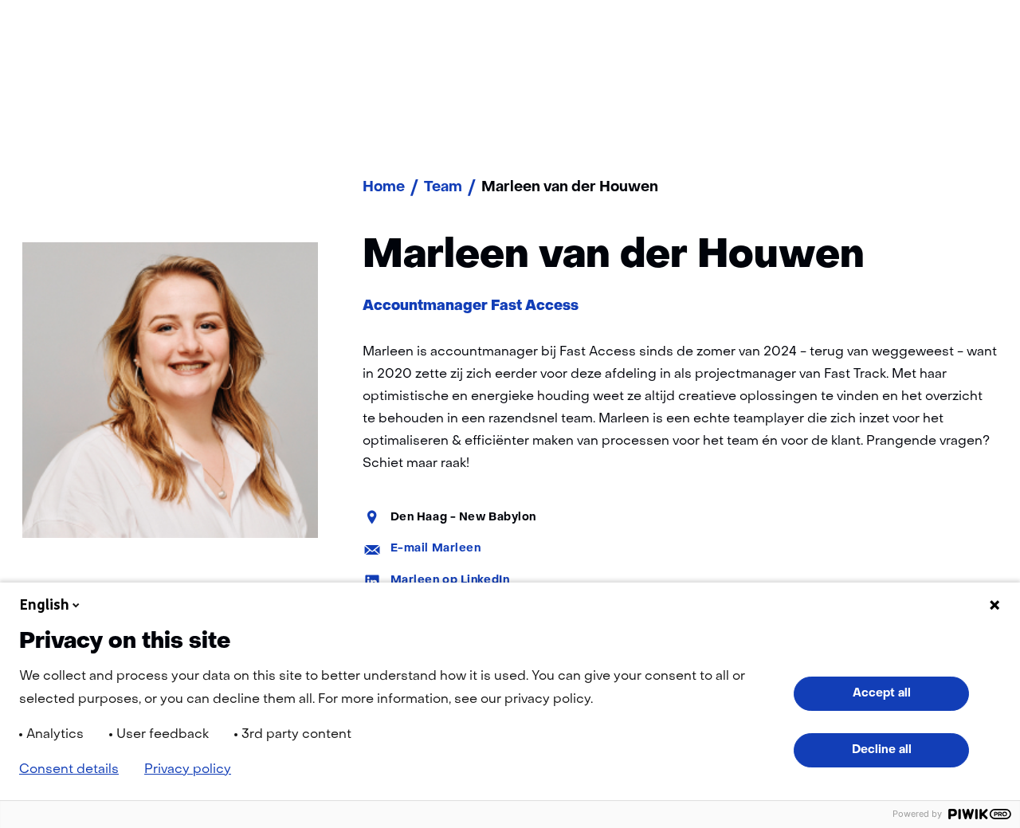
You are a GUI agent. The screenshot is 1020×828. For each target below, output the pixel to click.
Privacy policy (187, 769)
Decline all (882, 749)
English (44, 605)
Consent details (69, 769)
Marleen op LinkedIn (450, 580)
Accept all (882, 693)
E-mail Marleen (435, 548)
